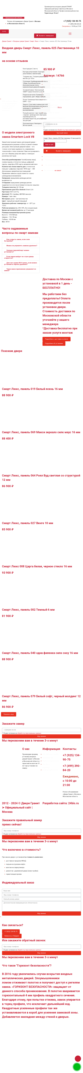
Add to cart (49, 144)
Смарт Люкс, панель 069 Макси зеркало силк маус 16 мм (41, 432)
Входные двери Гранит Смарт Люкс (26, 41)
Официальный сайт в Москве (13, 17)
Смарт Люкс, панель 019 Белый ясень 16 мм (32, 389)
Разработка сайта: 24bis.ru (61, 803)
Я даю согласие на (62, 130)
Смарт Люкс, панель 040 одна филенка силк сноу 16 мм (40, 653)
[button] (70, 34)
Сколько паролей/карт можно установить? (16, 251)
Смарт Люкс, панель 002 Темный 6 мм (28, 609)
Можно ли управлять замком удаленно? (21, 246)
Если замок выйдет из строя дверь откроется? (19, 257)
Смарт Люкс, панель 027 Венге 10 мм (27, 523)
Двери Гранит (7, 41)
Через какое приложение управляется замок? (20, 269)
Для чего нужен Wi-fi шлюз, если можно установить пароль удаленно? (20, 263)
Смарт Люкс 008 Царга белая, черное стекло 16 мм (37, 566)
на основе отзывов (15, 61)
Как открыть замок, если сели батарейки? (17, 240)
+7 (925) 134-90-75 (72, 21)
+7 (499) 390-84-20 (74, 24)
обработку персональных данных (69, 130)
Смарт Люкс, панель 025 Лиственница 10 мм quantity (62, 138)
